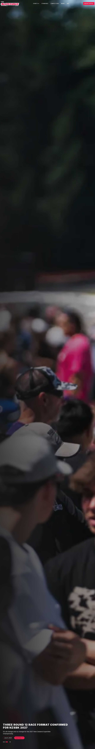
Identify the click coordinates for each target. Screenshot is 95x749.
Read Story (19, 738)
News (63, 3)
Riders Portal (88, 3)
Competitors (55, 3)
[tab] (3, 741)
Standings (45, 3)
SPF (68, 3)
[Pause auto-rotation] (10, 742)
